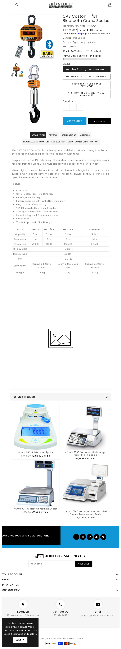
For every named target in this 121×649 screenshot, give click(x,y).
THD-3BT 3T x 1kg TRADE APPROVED (86, 76)
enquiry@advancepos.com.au (97, 615)
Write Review (87, 25)
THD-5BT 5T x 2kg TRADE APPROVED (86, 84)
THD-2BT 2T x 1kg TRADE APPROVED (86, 69)
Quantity (68, 101)
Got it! (20, 640)
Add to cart (74, 121)
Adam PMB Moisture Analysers (35, 452)
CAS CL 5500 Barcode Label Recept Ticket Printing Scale (85, 453)
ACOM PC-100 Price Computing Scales (36, 508)
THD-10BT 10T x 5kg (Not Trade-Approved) (86, 94)
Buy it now (100, 121)
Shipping (81, 33)
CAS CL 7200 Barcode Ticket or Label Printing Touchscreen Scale (85, 512)
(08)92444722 (60, 615)
